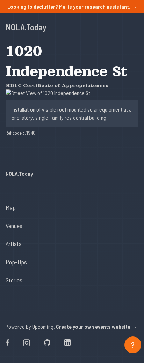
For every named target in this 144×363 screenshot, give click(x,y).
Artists (14, 244)
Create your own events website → (96, 326)
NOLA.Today (26, 27)
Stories (14, 280)
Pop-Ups (16, 262)
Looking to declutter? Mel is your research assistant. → (72, 6)
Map (11, 207)
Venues (14, 225)
